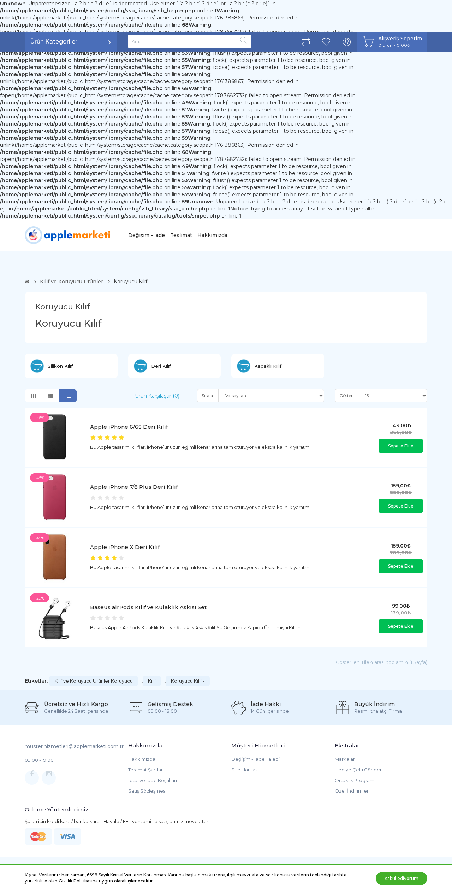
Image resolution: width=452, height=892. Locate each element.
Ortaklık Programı (355, 780)
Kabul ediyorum (401, 878)
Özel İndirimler (352, 791)
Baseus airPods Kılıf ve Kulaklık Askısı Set (148, 607)
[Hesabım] (347, 42)
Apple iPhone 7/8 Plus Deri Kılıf (134, 486)
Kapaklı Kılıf (267, 366)
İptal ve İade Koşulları (152, 780)
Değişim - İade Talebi (255, 759)
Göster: (346, 395)
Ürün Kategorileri (54, 41)
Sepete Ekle (401, 445)
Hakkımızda (212, 235)
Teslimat (181, 235)
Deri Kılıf (161, 366)
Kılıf (152, 681)
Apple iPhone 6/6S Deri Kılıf (129, 426)
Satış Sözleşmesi (147, 791)
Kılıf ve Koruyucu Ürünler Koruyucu (93, 681)
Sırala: (208, 395)
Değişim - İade (146, 235)
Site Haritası (244, 769)
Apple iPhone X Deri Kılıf (125, 547)
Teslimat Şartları (146, 769)
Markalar (345, 759)
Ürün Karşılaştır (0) (157, 396)
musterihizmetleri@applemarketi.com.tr (74, 746)
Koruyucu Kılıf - (187, 681)
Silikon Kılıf (60, 366)
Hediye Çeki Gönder (358, 769)
